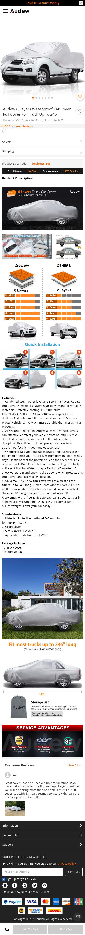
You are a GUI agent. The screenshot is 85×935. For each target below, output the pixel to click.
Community (10, 835)
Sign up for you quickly (21, 879)
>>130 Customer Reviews (16, 126)
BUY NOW (65, 929)
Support (7, 844)
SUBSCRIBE (74, 872)
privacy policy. (67, 863)
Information (10, 825)
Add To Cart (30, 929)
